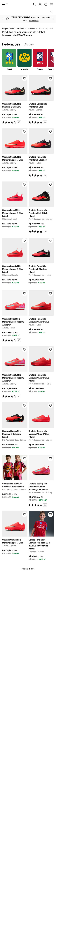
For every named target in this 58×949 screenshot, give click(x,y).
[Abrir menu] (51, 4)
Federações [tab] (11, 44)
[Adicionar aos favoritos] (24, 78)
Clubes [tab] (29, 44)
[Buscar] (34, 4)
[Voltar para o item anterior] (3, 19)
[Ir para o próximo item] (53, 19)
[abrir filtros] (51, 11)
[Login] (40, 4)
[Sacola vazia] (46, 4)
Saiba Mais (34, 20)
